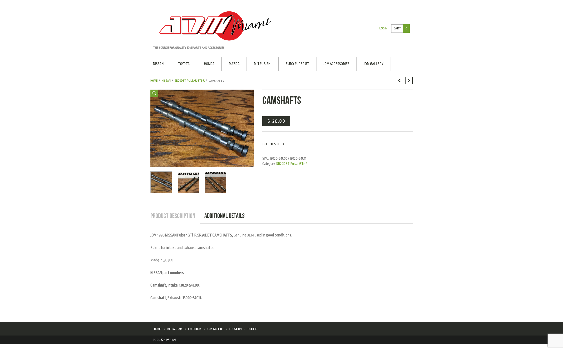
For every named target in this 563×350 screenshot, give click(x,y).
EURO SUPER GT (294, 63)
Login (384, 28)
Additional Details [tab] (222, 214)
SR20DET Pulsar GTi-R (190, 80)
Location (235, 328)
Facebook (194, 328)
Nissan (158, 63)
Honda (208, 63)
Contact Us (215, 328)
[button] (154, 93)
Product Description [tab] (172, 214)
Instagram (174, 328)
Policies (253, 328)
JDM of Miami (168, 338)
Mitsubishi (260, 63)
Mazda (232, 63)
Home (154, 80)
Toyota (183, 63)
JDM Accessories (332, 63)
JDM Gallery (368, 63)
